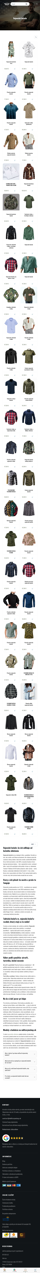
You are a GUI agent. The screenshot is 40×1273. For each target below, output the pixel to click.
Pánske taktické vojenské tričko (11, 460)
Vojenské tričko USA (11, 795)
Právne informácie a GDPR (10, 1177)
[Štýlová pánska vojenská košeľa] (11, 141)
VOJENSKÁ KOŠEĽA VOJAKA (11, 551)
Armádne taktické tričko (11, 308)
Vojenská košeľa (29, 62)
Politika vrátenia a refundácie (11, 1171)
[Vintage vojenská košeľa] (11, 508)
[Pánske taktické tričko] (29, 325)
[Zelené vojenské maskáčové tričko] (29, 356)
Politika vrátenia (7, 1209)
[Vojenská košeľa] (29, 49)
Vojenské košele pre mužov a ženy (11, 277)
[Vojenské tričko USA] (11, 783)
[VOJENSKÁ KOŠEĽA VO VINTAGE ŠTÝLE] (29, 661)
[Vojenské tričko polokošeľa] (29, 110)
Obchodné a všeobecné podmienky (12, 1174)
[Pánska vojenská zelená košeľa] (29, 386)
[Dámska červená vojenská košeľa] (29, 569)
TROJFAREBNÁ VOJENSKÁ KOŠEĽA (11, 490)
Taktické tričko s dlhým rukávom (28, 430)
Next (32, 844)
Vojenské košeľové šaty (11, 62)
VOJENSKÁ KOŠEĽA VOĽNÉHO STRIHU (11, 704)
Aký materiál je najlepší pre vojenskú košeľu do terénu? (18, 1062)
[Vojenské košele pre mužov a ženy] (11, 264)
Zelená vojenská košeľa (29, 490)
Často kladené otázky (8, 1199)
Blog (3, 1161)
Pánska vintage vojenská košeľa (29, 521)
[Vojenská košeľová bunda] (29, 171)
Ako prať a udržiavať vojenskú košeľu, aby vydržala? (17, 1069)
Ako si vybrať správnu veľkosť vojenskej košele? (16, 1054)
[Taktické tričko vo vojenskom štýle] (11, 417)
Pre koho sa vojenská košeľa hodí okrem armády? (17, 1077)
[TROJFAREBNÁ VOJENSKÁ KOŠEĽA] (11, 478)
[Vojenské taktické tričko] (29, 295)
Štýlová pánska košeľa (29, 154)
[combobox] (18, 4)
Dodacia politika (7, 1164)
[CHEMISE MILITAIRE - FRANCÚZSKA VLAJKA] (11, 171)
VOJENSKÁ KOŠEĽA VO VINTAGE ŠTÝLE (29, 673)
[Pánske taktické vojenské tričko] (11, 447)
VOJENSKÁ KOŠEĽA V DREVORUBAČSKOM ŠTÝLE (29, 796)
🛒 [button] (32, 160)
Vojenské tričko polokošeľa (29, 123)
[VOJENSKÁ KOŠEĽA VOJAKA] (11, 539)
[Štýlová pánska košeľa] (29, 141)
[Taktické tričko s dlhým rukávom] (29, 417)
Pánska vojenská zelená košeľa (29, 399)
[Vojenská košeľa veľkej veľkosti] (29, 447)
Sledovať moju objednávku (10, 1122)
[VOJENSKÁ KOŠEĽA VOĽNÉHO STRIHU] (11, 691)
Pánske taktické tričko (29, 338)
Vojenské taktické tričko (29, 308)
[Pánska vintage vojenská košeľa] (29, 508)
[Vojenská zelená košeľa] (11, 386)
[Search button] (26, 4)
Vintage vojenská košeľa (11, 521)
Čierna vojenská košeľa (11, 734)
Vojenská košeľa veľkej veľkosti (29, 460)
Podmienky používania (8, 1206)
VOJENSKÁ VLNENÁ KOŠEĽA (29, 827)
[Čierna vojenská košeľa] (11, 722)
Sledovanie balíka (7, 1203)
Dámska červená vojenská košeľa (29, 582)
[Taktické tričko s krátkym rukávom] (29, 202)
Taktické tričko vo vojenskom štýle (11, 430)
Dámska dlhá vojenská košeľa (29, 704)
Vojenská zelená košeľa (11, 399)
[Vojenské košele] (29, 232)
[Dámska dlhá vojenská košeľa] (29, 691)
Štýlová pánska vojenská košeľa (11, 154)
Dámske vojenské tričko (28, 765)
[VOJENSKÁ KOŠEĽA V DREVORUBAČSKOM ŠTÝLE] (29, 783)
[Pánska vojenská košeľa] (11, 80)
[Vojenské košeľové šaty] (11, 49)
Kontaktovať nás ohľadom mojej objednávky (15, 1125)
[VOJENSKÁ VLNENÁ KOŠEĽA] (29, 815)
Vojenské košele (29, 244)
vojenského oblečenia (13, 1034)
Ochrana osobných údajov (9, 1167)
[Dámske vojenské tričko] (29, 752)
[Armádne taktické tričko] (11, 295)
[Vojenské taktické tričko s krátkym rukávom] (11, 232)
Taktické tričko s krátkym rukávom (28, 215)
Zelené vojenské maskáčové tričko (28, 369)
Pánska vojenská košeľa (11, 93)
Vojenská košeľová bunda (29, 184)
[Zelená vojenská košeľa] (29, 478)
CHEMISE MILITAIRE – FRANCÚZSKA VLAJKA (11, 184)
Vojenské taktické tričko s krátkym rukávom (11, 246)
